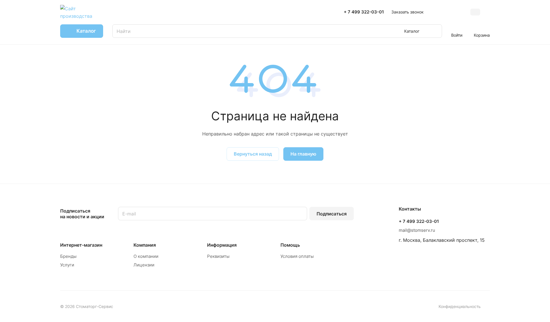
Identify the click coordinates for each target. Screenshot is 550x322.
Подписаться (332, 214)
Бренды (68, 256)
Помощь (290, 245)
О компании (145, 256)
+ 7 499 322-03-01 (364, 12)
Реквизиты (218, 256)
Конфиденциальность (460, 306)
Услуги (67, 265)
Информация (222, 245)
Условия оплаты (297, 256)
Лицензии (143, 265)
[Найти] (435, 31)
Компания (144, 245)
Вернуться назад (253, 154)
